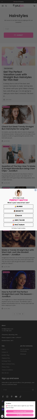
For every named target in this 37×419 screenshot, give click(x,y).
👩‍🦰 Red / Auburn (18, 225)
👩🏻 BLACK (18, 216)
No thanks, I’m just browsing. (18, 228)
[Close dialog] (35, 190)
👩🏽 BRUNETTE (18, 211)
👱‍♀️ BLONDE (18, 206)
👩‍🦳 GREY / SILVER (18, 220)
